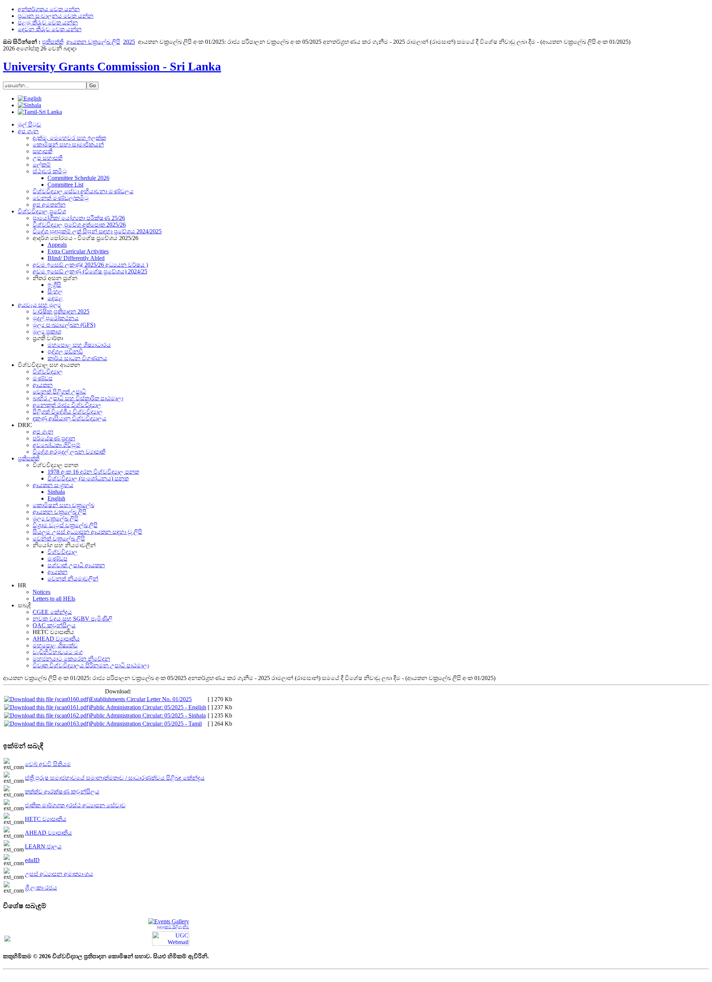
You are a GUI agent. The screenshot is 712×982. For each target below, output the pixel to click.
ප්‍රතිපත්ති (52, 42)
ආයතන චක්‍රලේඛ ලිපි (93, 42)
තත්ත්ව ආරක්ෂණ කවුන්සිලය (62, 791)
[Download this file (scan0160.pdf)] (47, 699)
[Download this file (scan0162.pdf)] (47, 715)
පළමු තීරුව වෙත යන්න (48, 22)
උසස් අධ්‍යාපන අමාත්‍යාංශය (59, 874)
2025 (129, 42)
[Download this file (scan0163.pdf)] (47, 723)
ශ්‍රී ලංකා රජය (41, 887)
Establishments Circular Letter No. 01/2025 (141, 699)
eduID (32, 860)
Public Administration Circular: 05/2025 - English (148, 707)
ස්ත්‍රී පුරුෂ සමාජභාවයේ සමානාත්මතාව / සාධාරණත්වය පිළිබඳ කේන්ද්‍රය (115, 778)
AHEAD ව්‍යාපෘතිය (48, 833)
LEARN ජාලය (43, 846)
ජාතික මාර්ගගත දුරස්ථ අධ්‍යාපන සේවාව (75, 805)
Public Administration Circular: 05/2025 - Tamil (146, 723)
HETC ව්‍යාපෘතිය (45, 819)
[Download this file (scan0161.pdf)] (47, 707)
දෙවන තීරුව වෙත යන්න (50, 29)
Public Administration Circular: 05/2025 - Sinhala (148, 715)
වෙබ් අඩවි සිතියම (48, 764)
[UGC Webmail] (170, 938)
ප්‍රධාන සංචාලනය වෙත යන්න (55, 16)
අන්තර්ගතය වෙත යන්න (49, 9)
